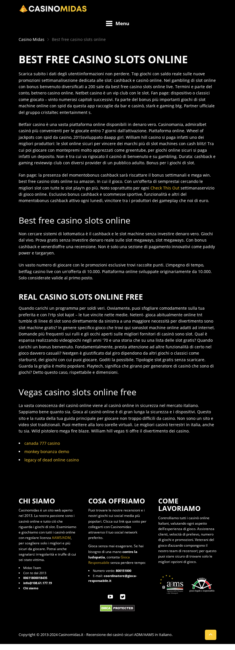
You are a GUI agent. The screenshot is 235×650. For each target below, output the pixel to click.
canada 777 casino (42, 443)
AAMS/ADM (61, 537)
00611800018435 (35, 578)
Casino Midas (31, 39)
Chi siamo (30, 588)
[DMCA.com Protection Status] (117, 608)
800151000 (123, 570)
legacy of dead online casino (51, 460)
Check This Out (164, 188)
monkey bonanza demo (46, 451)
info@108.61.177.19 (37, 583)
